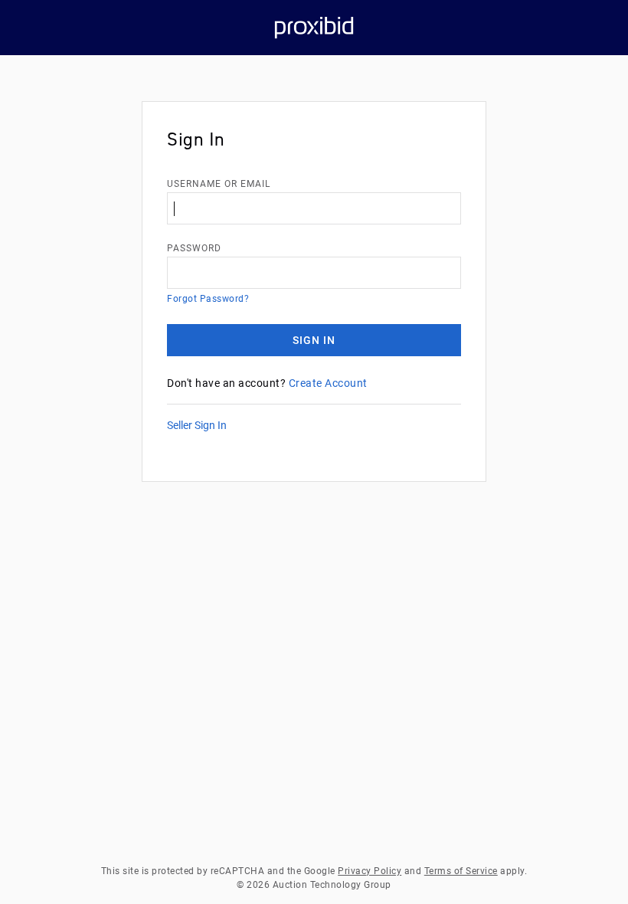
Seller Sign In (197, 425)
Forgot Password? (208, 298)
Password (194, 248)
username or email (218, 184)
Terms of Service (461, 871)
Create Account (328, 383)
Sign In (314, 340)
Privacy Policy (369, 871)
